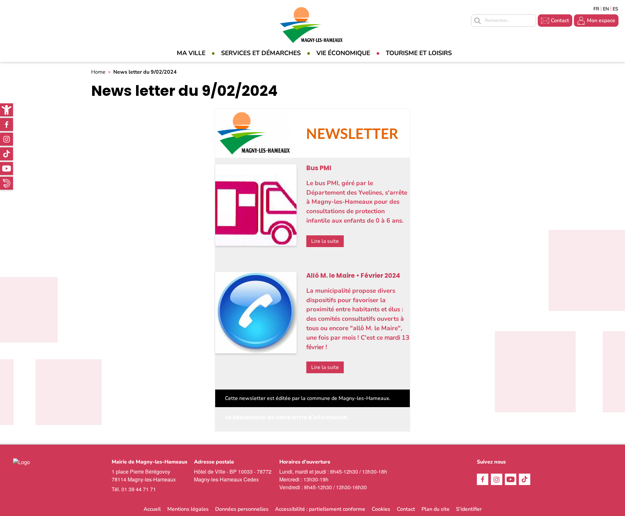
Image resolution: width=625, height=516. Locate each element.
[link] (6, 109)
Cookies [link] (381, 509)
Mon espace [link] (601, 20)
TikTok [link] (6, 153)
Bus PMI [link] (318, 168)
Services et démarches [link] (261, 53)
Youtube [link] (6, 168)
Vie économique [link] (343, 53)
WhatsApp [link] (6, 183)
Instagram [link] (6, 139)
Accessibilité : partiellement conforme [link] (320, 509)
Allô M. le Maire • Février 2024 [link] (353, 275)
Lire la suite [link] (325, 241)
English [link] (606, 9)
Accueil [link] (152, 509)
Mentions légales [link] (188, 509)
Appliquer (477, 21)
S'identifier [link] (469, 509)
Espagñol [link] (615, 9)
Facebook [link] (6, 124)
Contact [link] (560, 20)
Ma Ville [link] (191, 53)
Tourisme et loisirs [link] (419, 53)
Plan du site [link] (436, 509)
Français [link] (596, 9)
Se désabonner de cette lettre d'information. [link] (287, 417)
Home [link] (98, 72)
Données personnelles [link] (242, 509)
